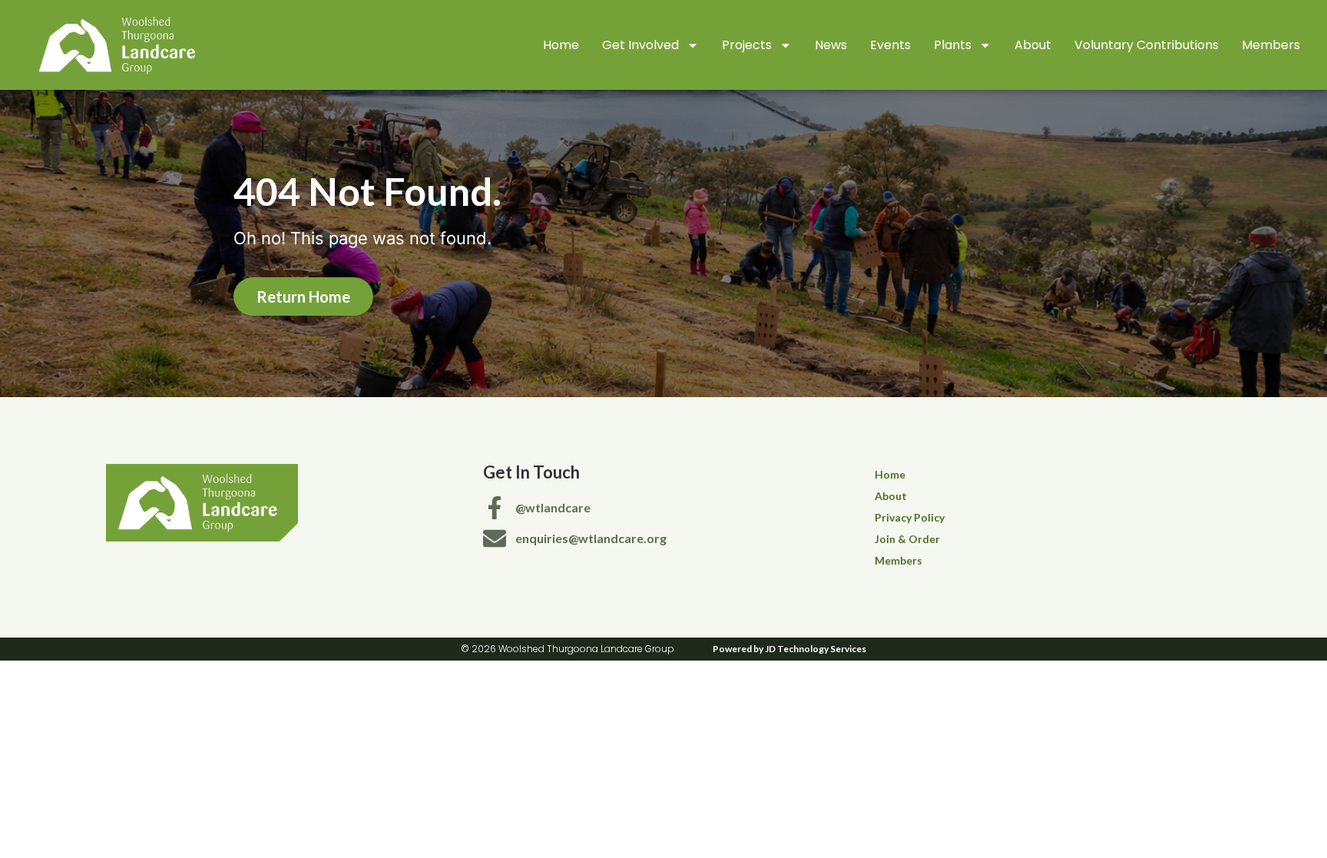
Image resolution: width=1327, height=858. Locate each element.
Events (890, 45)
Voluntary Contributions (1146, 45)
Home (561, 45)
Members (1271, 45)
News (831, 45)
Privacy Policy (910, 517)
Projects (747, 45)
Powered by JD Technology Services (789, 648)
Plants (952, 45)
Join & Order (907, 538)
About (1032, 45)
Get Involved (640, 45)
